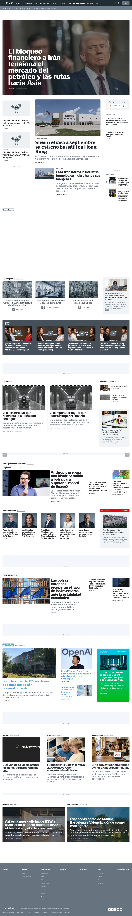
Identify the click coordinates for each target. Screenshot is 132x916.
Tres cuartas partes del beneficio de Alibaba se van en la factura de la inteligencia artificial (98, 486)
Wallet (5, 118)
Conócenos (19, 912)
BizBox (23, 873)
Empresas (6, 869)
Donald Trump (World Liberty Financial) (45, 8)
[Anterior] (5, 455)
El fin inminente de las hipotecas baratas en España (115, 134)
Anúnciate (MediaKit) (8, 912)
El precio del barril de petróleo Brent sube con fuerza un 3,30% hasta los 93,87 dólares (117, 122)
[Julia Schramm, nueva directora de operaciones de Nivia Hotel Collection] (67, 520)
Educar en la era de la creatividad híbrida (83, 302)
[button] (4, 3)
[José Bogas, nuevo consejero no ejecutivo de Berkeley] (87, 520)
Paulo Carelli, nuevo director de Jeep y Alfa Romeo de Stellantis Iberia (10, 534)
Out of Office (83, 869)
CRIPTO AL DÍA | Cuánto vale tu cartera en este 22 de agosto (16, 155)
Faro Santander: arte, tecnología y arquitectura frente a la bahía (113, 532)
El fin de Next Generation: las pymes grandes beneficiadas (110, 766)
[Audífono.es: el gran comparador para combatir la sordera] (71, 398)
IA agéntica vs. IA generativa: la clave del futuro (119, 397)
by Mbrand (67, 912)
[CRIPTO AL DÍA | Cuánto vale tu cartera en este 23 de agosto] (16, 108)
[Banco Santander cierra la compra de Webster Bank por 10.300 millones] (120, 474)
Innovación (44, 886)
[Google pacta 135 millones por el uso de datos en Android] (29, 663)
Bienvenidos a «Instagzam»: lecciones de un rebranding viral (21, 767)
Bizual (42, 876)
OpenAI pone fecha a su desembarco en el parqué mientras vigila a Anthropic (76, 675)
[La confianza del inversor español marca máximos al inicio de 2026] (112, 180)
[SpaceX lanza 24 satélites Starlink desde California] (84, 690)
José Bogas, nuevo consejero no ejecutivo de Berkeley (86, 533)
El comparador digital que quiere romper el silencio (68, 414)
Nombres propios (7, 8)
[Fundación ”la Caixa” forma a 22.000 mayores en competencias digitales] (66, 749)
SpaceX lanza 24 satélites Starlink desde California (67, 692)
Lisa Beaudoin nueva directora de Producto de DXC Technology (28, 533)
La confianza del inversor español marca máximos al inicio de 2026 (123, 182)
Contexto (12, 46)
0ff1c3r (60, 168)
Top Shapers (44, 873)
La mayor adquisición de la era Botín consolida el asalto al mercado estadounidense (120, 486)
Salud (42, 899)
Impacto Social (45, 883)
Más (99, 869)
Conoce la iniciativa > (121, 651)
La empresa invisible (119, 386)
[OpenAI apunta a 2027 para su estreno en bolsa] (76, 658)
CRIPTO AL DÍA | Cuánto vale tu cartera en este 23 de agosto (16, 123)
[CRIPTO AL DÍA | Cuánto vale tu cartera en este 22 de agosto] (16, 140)
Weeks (100, 876)
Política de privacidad (56, 912)
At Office (100, 873)
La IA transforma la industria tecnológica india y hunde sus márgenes (78, 175)
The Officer (8, 908)
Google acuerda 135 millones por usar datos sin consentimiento (26, 684)
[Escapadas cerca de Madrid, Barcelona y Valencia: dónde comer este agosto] (98, 824)
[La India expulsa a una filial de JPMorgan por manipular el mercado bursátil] (120, 582)
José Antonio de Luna (66, 252)
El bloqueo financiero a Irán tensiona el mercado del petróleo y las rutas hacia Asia (39, 67)
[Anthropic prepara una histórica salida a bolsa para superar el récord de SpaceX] (26, 483)
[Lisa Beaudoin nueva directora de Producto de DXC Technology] (29, 520)
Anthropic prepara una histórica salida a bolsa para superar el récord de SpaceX (67, 479)
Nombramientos (26, 876)
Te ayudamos (36, 912)
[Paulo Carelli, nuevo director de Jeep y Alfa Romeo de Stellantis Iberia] (10, 520)
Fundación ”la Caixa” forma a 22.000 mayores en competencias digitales (66, 767)
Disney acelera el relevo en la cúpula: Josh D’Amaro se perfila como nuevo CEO (123, 195)
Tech (42, 896)
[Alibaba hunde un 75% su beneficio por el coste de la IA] (98, 475)
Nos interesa (27, 912)
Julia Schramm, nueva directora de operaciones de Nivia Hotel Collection (67, 534)
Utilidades (100, 883)
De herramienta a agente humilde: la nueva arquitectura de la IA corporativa (17, 303)
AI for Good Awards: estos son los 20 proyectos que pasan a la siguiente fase (112, 676)
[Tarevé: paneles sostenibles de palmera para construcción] (24, 398)
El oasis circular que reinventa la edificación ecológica (19, 415)
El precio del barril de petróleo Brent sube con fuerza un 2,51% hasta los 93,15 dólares (97, 584)
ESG (42, 879)
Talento (43, 893)
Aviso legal (45, 912)
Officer (126, 3)
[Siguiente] (127, 455)
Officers (24, 869)
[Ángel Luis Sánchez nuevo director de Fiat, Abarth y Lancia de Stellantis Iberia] (48, 520)
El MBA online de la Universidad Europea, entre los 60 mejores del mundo (116, 296)
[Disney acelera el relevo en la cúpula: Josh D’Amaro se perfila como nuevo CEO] (112, 193)
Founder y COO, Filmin (66, 258)
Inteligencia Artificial (46, 889)
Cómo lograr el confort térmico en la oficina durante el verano (112, 432)
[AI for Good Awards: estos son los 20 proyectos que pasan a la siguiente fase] (113, 662)
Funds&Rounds (42, 138)
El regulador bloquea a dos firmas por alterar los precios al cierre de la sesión (120, 593)
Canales (100, 879)
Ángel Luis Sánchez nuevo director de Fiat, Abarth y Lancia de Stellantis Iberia (48, 534)
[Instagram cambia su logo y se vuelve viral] (21, 749)
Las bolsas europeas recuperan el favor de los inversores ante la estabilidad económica (66, 589)
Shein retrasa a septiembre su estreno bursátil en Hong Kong (66, 146)
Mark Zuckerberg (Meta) (23, 8)
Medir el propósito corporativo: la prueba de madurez (50, 302)
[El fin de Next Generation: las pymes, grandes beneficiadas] (110, 749)
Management (45, 869)
